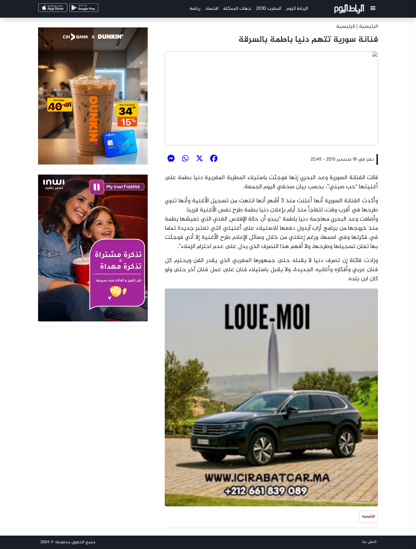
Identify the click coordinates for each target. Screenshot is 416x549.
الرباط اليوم (297, 9)
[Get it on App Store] (63, 9)
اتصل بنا (369, 541)
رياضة (195, 9)
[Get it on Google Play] (94, 9)
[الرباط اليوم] (350, 10)
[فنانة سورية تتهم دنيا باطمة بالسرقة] (271, 98)
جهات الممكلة (237, 9)
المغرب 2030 (268, 9)
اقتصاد (211, 9)
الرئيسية (345, 27)
